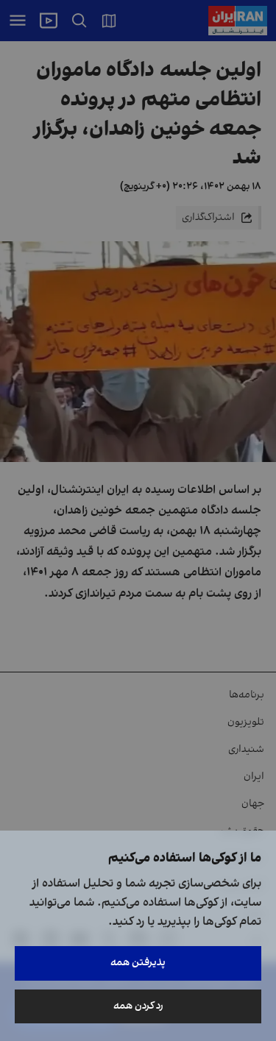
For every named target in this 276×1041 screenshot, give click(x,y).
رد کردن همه (138, 1006)
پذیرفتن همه (138, 962)
